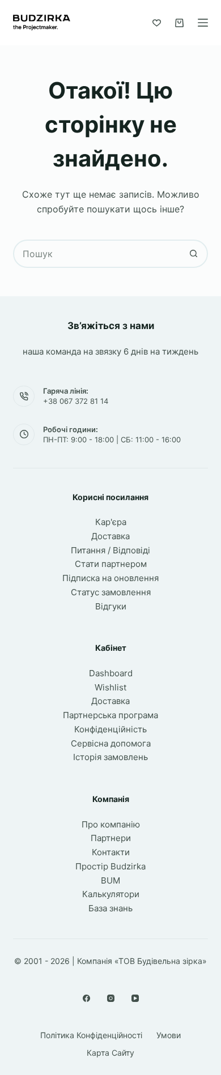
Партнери (111, 838)
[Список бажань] (156, 23)
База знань (110, 908)
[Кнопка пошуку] (194, 254)
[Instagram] (110, 998)
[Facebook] (86, 998)
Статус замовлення (111, 592)
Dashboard (111, 673)
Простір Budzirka (110, 866)
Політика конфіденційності (91, 1035)
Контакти (111, 852)
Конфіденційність (110, 729)
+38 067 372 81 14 (75, 401)
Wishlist (110, 687)
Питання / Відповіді (110, 550)
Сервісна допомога (111, 743)
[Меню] (203, 23)
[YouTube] (135, 998)
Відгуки (110, 606)
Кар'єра (110, 522)
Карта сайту (110, 1052)
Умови (168, 1035)
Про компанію (111, 824)
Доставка (110, 536)
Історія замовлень (110, 757)
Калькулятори (110, 894)
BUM (110, 880)
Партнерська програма (110, 715)
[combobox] (97, 254)
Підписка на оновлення (110, 578)
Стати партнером (111, 563)
